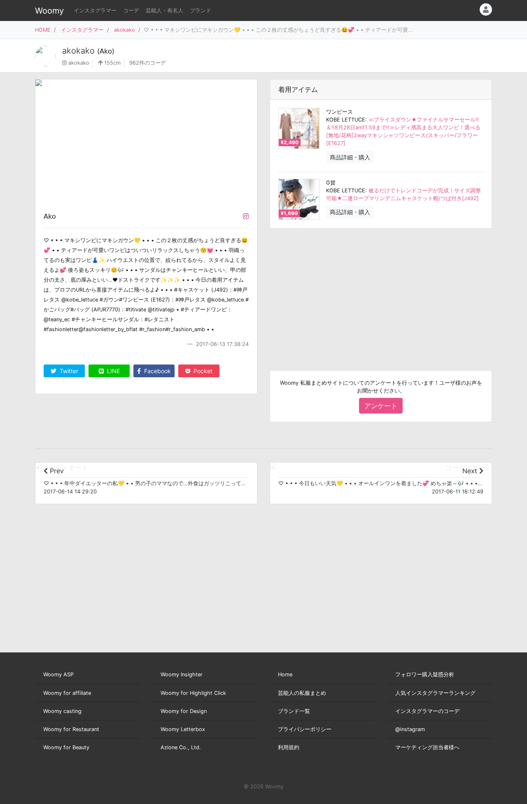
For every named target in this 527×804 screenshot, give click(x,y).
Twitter (68, 370)
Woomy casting (62, 711)
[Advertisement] (381, 293)
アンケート (380, 406)
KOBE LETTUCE (345, 120)
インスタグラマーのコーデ (427, 711)
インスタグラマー (95, 10)
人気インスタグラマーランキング (435, 693)
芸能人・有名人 (164, 10)
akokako (124, 30)
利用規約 (288, 747)
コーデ (131, 10)
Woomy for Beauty (66, 747)
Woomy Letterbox (183, 729)
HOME (43, 30)
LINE (112, 370)
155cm (112, 63)
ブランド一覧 (294, 711)
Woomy (49, 11)
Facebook (156, 370)
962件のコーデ (147, 63)
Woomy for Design (184, 711)
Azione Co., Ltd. (181, 747)
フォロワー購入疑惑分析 (424, 674)
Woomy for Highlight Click (193, 693)
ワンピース (339, 112)
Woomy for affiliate (67, 693)
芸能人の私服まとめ (302, 693)
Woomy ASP (58, 674)
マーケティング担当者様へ (427, 747)
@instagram (410, 729)
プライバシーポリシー (304, 729)
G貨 (331, 183)
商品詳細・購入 (350, 157)
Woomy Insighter (182, 674)
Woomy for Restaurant (71, 729)
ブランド (200, 10)
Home (285, 674)
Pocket (202, 370)
